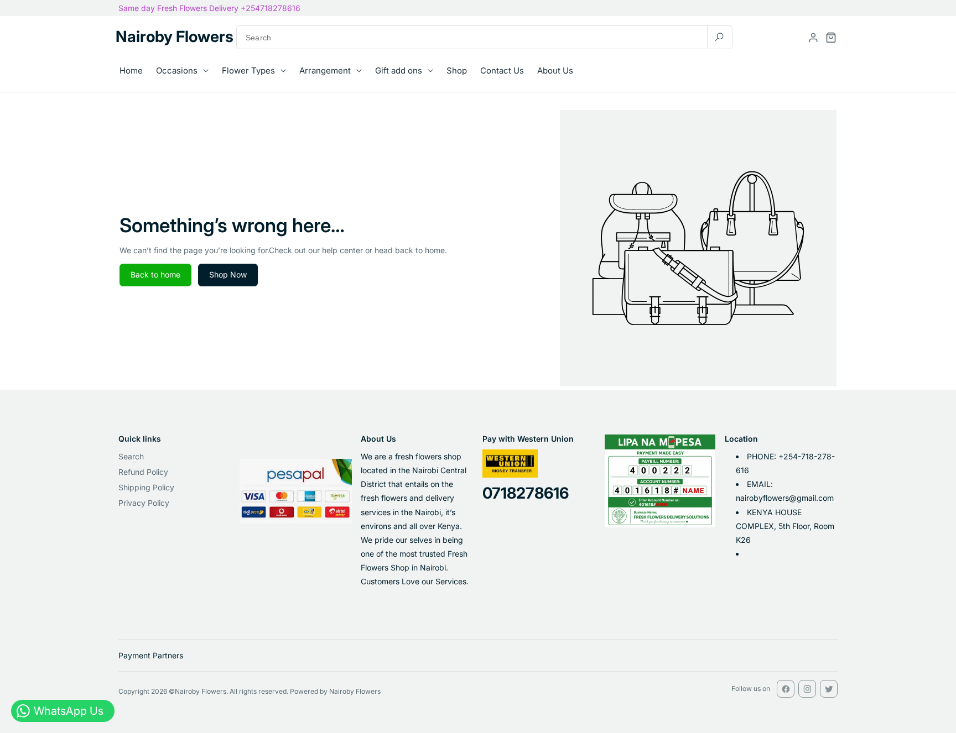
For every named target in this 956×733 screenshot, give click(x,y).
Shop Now (228, 274)
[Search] (719, 36)
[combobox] (484, 37)
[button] (830, 37)
